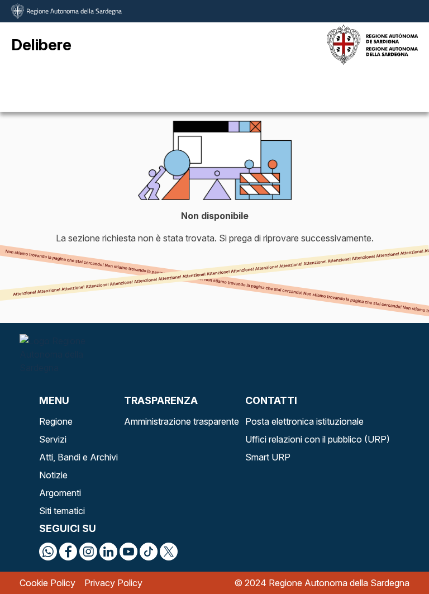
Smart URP (267, 457)
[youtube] (128, 551)
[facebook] (68, 551)
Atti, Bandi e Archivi (78, 457)
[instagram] (88, 551)
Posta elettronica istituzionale (304, 421)
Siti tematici (62, 510)
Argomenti (60, 492)
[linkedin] (108, 551)
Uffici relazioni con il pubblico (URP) (317, 439)
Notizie (53, 475)
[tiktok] (148, 551)
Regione (56, 421)
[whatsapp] (48, 551)
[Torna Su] (392, 557)
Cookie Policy (47, 582)
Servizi (52, 439)
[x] (168, 551)
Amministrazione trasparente (181, 421)
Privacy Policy (113, 582)
